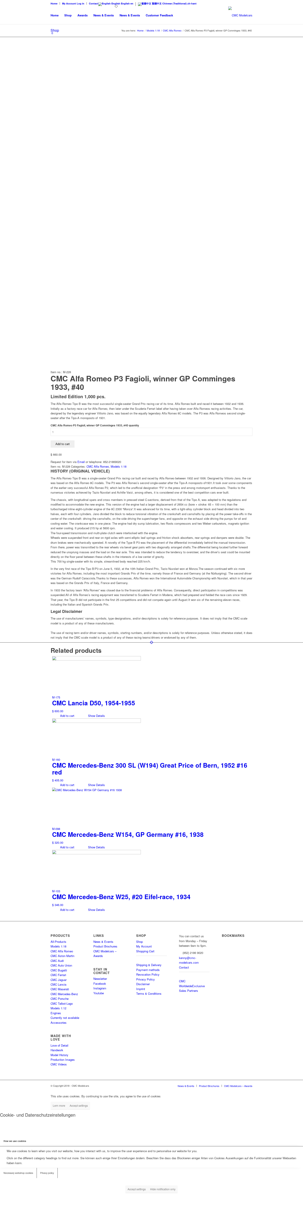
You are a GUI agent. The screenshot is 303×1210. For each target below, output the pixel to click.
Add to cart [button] (66, 716)
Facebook (99, 983)
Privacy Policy (145, 979)
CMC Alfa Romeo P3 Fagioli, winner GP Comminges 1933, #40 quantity (95, 425)
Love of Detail (59, 1045)
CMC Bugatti (59, 970)
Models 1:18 (118, 466)
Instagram (99, 988)
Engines (56, 1013)
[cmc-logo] (240, 15)
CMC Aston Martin (62, 956)
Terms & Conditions (148, 993)
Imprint (140, 989)
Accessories (59, 1022)
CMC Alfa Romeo (98, 466)
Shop (139, 941)
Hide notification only (162, 1189)
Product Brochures (105, 946)
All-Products (58, 941)
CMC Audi (57, 961)
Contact (93, 3)
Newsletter (100, 979)
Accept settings (79, 1105)
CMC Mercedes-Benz (64, 994)
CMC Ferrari (58, 975)
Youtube (98, 993)
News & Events (103, 941)
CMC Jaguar (59, 980)
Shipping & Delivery (148, 965)
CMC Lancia (58, 984)
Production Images (63, 1059)
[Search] (180, 15)
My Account (144, 946)
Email (81, 462)
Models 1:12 (58, 1008)
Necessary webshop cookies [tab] (18, 1173)
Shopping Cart (145, 951)
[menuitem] (55, 3)
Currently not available (65, 1018)
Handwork (57, 1050)
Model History (59, 1055)
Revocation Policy (147, 974)
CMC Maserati (60, 989)
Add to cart (62, 444)
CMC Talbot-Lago (62, 1003)
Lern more (59, 1105)
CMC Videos (59, 1064)
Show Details (96, 716)
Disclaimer (143, 984)
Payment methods (148, 970)
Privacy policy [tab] (47, 1173)
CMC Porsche (60, 998)
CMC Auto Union (61, 965)
